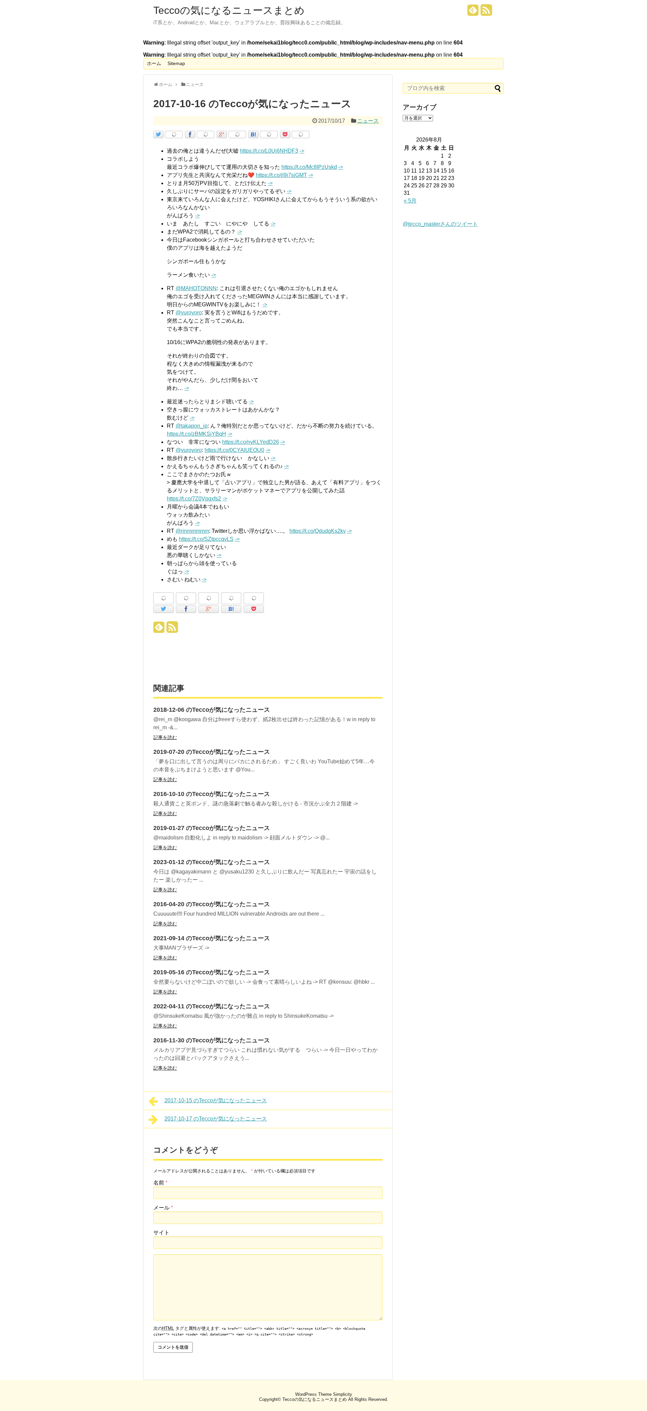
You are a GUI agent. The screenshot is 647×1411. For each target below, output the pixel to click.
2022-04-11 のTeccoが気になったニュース (211, 1006)
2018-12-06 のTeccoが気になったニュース (211, 709)
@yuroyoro (189, 312)
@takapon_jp (192, 426)
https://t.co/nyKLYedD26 (250, 442)
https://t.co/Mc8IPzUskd (309, 167)
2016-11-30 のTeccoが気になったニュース (211, 1040)
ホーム (154, 63)
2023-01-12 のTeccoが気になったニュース (211, 862)
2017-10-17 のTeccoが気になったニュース (215, 1119)
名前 (160, 1183)
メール (163, 1207)
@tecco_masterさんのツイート (440, 224)
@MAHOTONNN (196, 288)
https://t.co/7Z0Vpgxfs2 (194, 498)
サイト (161, 1232)
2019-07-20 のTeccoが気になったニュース (211, 751)
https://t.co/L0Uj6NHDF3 (269, 151)
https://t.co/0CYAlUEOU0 (234, 450)
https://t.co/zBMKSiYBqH (196, 434)
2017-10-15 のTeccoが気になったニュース (215, 1100)
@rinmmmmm (192, 531)
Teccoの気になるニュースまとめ (229, 10)
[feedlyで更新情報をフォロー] (473, 12)
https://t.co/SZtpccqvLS (206, 539)
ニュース (368, 121)
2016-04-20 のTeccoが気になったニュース (211, 904)
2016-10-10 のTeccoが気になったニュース (211, 794)
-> (302, 151)
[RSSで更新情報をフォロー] (486, 12)
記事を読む (165, 737)
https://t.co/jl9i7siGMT (281, 175)
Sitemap (176, 63)
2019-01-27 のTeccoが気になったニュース (211, 828)
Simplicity (342, 1394)
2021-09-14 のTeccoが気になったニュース (211, 938)
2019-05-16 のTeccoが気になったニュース (211, 972)
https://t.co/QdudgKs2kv (317, 531)
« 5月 (410, 201)
